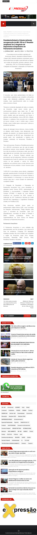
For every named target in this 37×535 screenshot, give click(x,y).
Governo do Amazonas (24, 425)
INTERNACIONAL (27, 428)
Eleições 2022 (12, 416)
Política (16, 434)
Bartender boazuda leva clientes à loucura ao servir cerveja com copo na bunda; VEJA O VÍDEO (22, 489)
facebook (27, 316)
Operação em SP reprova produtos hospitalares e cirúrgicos (19, 470)
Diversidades (21, 413)
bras (23, 407)
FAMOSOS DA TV (25, 422)
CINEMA (24, 410)
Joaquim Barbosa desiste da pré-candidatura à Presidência (18, 275)
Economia (29, 413)
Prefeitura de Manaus (7, 437)
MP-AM (19, 431)
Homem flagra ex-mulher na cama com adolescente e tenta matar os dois (20, 479)
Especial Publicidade (7, 422)
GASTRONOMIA (11, 425)
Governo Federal (6, 428)
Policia (31, 431)
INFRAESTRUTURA (16, 428)
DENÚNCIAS (4, 413)
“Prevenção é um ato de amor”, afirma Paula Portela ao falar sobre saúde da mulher (22, 352)
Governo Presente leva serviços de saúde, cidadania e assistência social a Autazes (23, 335)
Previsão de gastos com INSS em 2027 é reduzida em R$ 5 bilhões (22, 368)
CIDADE (18, 410)
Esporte (16, 422)
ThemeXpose (27, 533)
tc (21, 440)
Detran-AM (12, 413)
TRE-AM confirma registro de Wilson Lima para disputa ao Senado (23, 327)
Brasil (28, 407)
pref (21, 434)
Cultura (30, 410)
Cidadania (11, 410)
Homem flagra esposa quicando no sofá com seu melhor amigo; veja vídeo (22, 452)
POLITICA (9, 32)
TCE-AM (27, 440)
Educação (4, 416)
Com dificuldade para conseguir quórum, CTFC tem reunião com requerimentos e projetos (22, 461)
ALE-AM (3, 407)
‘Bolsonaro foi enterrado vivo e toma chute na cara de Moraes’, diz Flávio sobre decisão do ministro (17, 258)
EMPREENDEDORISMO (7, 419)
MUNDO (25, 431)
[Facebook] (34, 1)
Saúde (29, 437)
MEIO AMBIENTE (12, 431)
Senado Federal (6, 440)
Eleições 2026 (21, 416)
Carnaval (4, 410)
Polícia (3, 434)
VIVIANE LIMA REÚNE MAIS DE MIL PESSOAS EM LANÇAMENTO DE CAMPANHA (23, 343)
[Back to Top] (19, 531)
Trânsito (23, 443)
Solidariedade (15, 440)
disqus (33, 316)
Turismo (30, 443)
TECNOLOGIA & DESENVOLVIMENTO (10, 443)
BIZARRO (17, 407)
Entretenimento (18, 419)
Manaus (4, 431)
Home (4, 32)
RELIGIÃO (17, 437)
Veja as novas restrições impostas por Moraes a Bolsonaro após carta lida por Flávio (18, 291)
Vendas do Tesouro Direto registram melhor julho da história (22, 360)
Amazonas (10, 407)
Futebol (4, 425)
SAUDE (23, 437)
